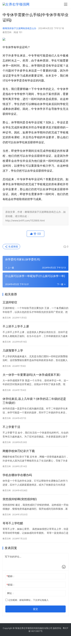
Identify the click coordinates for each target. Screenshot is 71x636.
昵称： (11, 576)
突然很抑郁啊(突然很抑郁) (20, 499)
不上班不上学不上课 (16, 326)
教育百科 (7, 32)
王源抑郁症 (10, 302)
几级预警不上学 (13, 350)
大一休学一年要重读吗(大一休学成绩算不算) (31, 374)
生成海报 (13, 246)
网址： (10, 593)
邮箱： (11, 584)
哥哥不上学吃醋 (13, 523)
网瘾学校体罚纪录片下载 (19, 451)
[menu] (65, 4)
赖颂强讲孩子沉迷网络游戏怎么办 (19, 28)
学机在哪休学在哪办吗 (17, 475)
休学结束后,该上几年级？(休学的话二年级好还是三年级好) (34, 401)
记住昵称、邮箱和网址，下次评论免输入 (28, 600)
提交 (35, 608)
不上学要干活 (11, 427)
